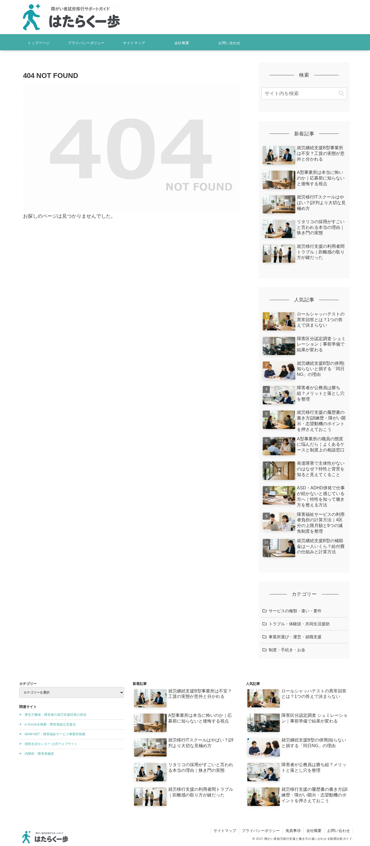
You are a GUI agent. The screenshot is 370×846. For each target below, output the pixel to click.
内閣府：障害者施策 (39, 754)
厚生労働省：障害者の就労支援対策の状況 (55, 715)
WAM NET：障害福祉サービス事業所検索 (55, 734)
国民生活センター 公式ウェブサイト (51, 744)
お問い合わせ (338, 830)
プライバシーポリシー (261, 830)
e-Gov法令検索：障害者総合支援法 (50, 724)
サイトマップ (224, 830)
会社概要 (314, 830)
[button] (341, 93)
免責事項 (293, 830)
